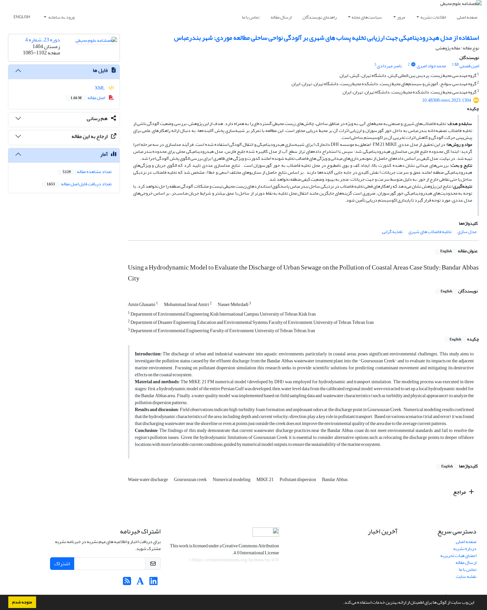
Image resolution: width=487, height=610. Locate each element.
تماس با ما (250, 17)
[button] (341, 603)
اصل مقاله (88, 97)
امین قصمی (469, 65)
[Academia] (140, 583)
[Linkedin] (153, 583)
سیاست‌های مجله (367, 17)
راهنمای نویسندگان (319, 17)
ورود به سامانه (61, 17)
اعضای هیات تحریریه (458, 555)
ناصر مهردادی (389, 65)
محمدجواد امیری (431, 65)
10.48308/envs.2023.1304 (446, 100)
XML (100, 88)
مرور (401, 17)
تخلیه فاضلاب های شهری (430, 231)
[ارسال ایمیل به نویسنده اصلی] (457, 64)
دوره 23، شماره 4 (42, 40)
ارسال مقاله (281, 17)
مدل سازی (467, 231)
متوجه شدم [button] (22, 602)
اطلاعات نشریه (433, 17)
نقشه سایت (466, 576)
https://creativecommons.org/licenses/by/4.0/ (234, 559)
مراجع (460, 492)
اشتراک (62, 564)
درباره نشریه (464, 548)
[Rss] (127, 583)
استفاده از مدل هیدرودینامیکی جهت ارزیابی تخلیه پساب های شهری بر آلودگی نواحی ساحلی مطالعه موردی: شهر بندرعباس (326, 37)
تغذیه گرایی (392, 231)
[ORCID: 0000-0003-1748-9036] (413, 64)
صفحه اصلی (467, 17)
